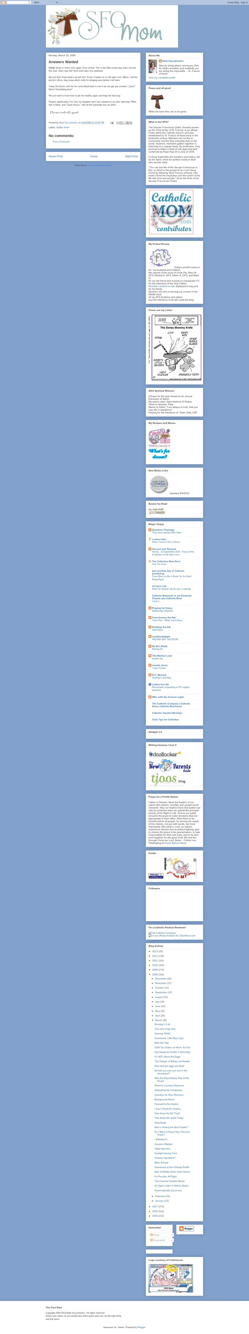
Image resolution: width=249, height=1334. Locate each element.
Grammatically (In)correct (168, 1190)
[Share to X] (124, 123)
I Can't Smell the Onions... (168, 1108)
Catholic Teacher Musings (167, 713)
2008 (155, 974)
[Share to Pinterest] (130, 123)
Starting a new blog (161, 677)
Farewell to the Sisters (166, 1104)
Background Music (164, 1099)
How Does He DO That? (167, 1113)
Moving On (157, 649)
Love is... (156, 601)
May (157, 1011)
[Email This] (118, 123)
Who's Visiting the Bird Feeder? (171, 1127)
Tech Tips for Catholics (165, 719)
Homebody (160, 1122)
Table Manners (162, 1148)
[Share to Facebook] (127, 123)
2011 (155, 960)
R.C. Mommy (159, 675)
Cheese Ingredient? (165, 1157)
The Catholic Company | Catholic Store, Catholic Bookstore (171, 705)
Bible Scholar (161, 1162)
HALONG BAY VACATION (165, 639)
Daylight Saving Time (165, 1153)
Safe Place (157, 630)
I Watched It (160, 1139)
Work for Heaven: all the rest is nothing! (171, 589)
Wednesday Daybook (162, 611)
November (161, 983)
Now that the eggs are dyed (169, 1066)
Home (94, 156)
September (161, 992)
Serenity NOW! (162, 1033)
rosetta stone (160, 665)
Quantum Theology (163, 529)
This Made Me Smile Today (169, 1118)
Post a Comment (61, 141)
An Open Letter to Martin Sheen (171, 1185)
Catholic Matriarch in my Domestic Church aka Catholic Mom (172, 597)
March (159, 1020)
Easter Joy (157, 658)
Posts (156, 1235)
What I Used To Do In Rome (166, 542)
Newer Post (56, 156)
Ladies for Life (160, 684)
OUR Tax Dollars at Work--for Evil (172, 1047)
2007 (155, 1206)
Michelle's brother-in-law (161, 286)
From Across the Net (164, 617)
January (159, 1200)
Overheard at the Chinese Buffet (171, 1167)
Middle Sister (62, 127)
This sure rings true (164, 1028)
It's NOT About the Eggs (167, 1056)
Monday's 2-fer (162, 1024)
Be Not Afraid (159, 646)
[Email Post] (111, 122)
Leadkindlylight (161, 636)
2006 (155, 1211)
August (159, 997)
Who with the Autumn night (168, 697)
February (160, 1196)
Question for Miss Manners (168, 1094)
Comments (159, 1240)
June (158, 1006)
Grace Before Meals (175, 843)
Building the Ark (161, 627)
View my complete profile (162, 77)
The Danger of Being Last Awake (172, 1061)
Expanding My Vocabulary (168, 1090)
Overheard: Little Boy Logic (169, 1038)
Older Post (131, 156)
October (159, 987)
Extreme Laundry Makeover (169, 1085)
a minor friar (159, 539)
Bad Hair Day (161, 1042)
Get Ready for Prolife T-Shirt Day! (172, 1052)
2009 (155, 969)
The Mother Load (162, 655)
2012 (155, 956)
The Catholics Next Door (166, 561)
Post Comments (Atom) (100, 165)
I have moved (158, 668)
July (157, 1001)
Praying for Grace (162, 608)
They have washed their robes (167, 532)
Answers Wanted (163, 1144)
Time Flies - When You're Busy (167, 620)
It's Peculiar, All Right (165, 1176)
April (158, 1015)
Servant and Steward (164, 549)
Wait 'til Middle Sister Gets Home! (172, 1171)
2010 (155, 965)
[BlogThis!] (121, 123)
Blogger (141, 1327)
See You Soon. (159, 564)
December (161, 978)
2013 (155, 951)
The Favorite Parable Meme (169, 1181)
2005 (155, 1216)
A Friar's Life (159, 586)
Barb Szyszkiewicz (172, 61)
